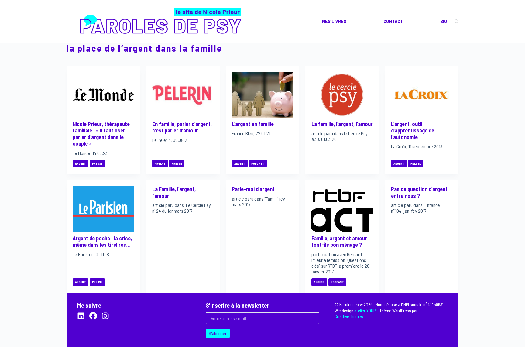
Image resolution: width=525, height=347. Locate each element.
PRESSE (97, 163)
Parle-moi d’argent (253, 189)
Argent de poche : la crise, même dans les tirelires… (102, 241)
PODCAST (257, 163)
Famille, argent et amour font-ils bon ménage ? (339, 241)
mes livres (334, 21)
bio (443, 21)
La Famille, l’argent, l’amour (174, 192)
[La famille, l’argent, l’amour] (342, 95)
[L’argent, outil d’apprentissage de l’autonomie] (421, 95)
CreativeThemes (349, 316)
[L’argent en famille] (262, 95)
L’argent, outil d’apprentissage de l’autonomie (412, 130)
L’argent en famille (253, 124)
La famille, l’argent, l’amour (342, 124)
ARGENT (80, 163)
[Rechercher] (456, 21)
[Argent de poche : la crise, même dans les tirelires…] (103, 209)
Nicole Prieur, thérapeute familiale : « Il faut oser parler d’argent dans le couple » (101, 134)
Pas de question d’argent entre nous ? (419, 192)
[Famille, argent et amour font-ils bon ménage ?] (342, 209)
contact (393, 21)
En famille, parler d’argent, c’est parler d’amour (182, 127)
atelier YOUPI (365, 310)
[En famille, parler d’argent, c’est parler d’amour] (183, 95)
